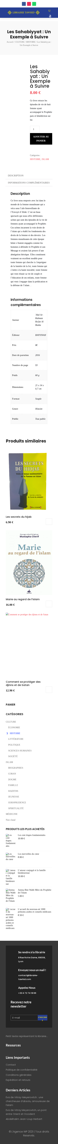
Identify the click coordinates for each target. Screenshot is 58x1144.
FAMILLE (13, 785)
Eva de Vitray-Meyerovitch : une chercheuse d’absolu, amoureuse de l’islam (28, 1101)
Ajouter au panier (41, 138)
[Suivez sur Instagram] (29, 4)
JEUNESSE (13, 797)
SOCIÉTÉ (13, 756)
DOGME (12, 779)
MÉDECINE (12, 814)
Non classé (10, 820)
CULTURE (19, 42)
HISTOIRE (30, 42)
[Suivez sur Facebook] (24, 4)
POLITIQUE (14, 745)
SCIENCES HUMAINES (20, 750)
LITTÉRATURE (16, 739)
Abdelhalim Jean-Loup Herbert (24, 1119)
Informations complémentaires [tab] (29, 182)
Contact (11, 1064)
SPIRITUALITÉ (16, 808)
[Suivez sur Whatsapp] (34, 4)
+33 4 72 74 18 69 (27, 993)
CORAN (12, 773)
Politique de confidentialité (21, 1069)
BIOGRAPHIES (15, 768)
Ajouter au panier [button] (49, 521)
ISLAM (45, 159)
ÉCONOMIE (14, 727)
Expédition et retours (18, 1080)
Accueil (10, 42)
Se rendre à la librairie (31, 952)
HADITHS (13, 791)
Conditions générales (18, 1075)
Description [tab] (16, 175)
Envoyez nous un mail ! (32, 970)
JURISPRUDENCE (17, 802)
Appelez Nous (26, 987)
